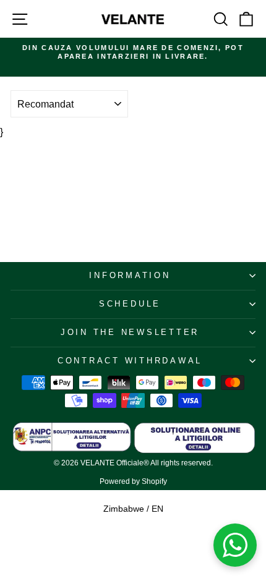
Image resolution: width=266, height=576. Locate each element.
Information (129, 275)
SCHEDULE (130, 304)
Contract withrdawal (130, 361)
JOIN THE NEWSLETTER (130, 332)
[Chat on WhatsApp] (235, 545)
